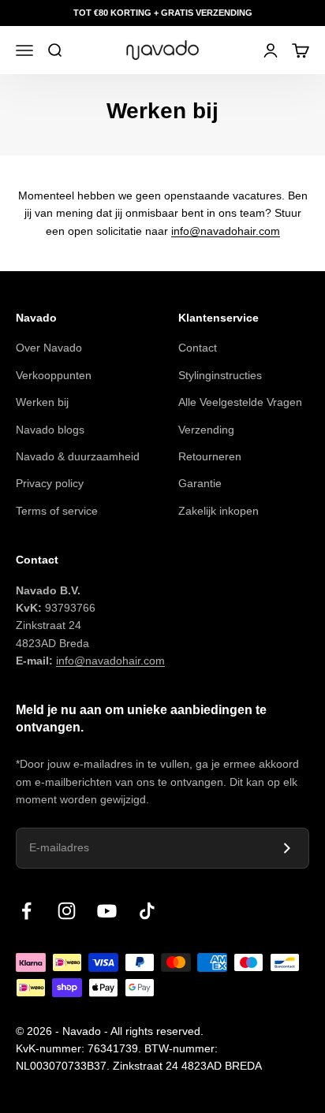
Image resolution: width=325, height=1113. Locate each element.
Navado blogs (50, 429)
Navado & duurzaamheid (78, 456)
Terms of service (57, 510)
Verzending (206, 429)
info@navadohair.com (225, 231)
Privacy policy (50, 483)
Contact (197, 347)
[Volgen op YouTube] (107, 910)
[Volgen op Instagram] (66, 910)
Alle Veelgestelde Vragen (240, 402)
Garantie (200, 483)
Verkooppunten (54, 375)
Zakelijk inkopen (218, 510)
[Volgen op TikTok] (147, 910)
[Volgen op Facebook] (26, 910)
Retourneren (209, 456)
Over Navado (49, 347)
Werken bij (42, 402)
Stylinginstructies (220, 375)
